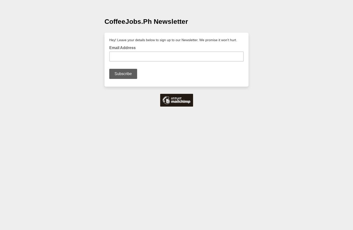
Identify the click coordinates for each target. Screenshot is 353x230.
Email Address (124, 47)
